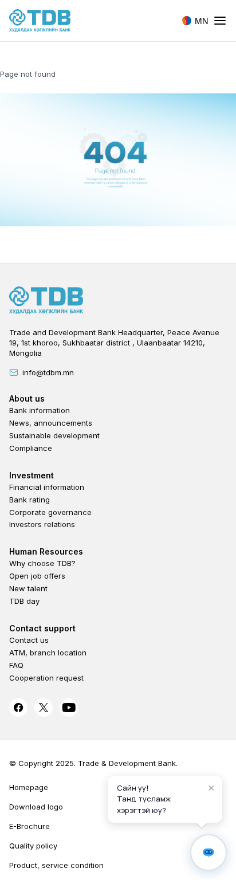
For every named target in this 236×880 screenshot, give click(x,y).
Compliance (30, 448)
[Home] (40, 20)
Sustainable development (54, 435)
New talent (28, 588)
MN (202, 21)
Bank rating (29, 499)
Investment (31, 475)
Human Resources (46, 551)
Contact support (42, 628)
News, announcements (50, 422)
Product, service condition (56, 865)
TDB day (24, 601)
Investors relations (42, 524)
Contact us (29, 640)
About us (27, 398)
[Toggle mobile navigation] (220, 21)
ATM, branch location (47, 652)
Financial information (46, 487)
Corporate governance (50, 512)
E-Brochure (29, 826)
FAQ (16, 665)
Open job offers (37, 575)
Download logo (36, 806)
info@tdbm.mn (48, 372)
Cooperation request (46, 677)
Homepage (28, 787)
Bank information (39, 410)
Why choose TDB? (42, 563)
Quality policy (33, 845)
